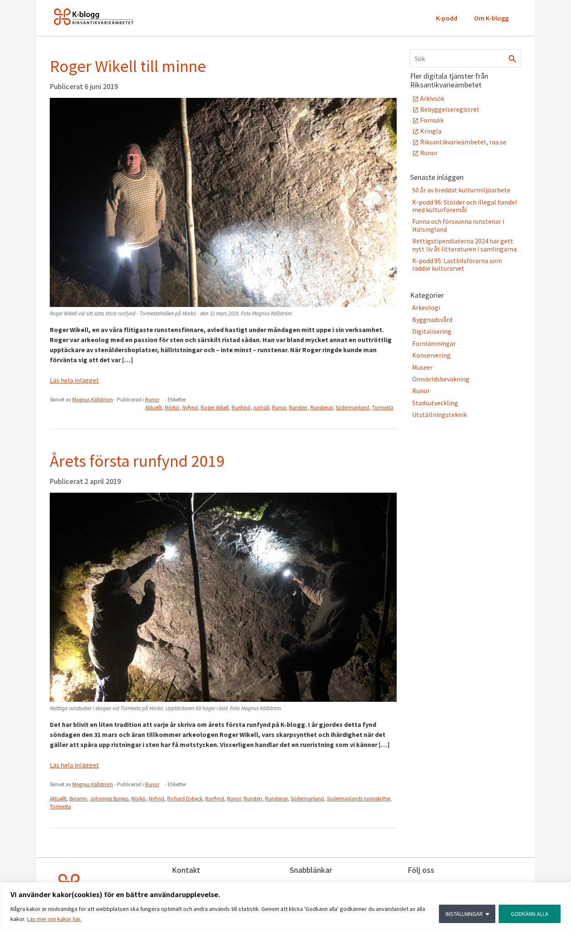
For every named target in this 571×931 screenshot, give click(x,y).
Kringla (430, 131)
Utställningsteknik (439, 414)
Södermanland (352, 407)
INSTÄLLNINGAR (464, 914)
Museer (422, 367)
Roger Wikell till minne (128, 66)
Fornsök (432, 120)
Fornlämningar (434, 343)
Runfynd (241, 407)
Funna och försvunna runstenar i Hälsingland (458, 225)
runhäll (261, 407)
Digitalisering (431, 331)
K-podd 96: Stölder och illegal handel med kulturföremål (464, 206)
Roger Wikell (215, 407)
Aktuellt (153, 407)
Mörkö (172, 407)
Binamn (78, 798)
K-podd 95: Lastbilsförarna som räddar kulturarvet (457, 264)
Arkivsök (432, 98)
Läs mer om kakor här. (54, 919)
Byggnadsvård (432, 319)
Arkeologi (426, 307)
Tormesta (382, 407)
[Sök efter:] (465, 58)
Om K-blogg (491, 18)
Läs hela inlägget (74, 380)
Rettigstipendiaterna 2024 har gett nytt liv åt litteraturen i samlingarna (464, 245)
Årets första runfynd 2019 (137, 460)
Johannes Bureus (109, 798)
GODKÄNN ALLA (529, 914)
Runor (152, 399)
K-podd (446, 18)
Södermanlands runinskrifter (358, 798)
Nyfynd (190, 407)
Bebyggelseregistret (449, 109)
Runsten (298, 407)
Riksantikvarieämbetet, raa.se (463, 142)
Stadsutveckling (435, 403)
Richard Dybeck (184, 798)
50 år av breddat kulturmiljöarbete (461, 190)
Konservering (431, 355)
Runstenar (321, 407)
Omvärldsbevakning (440, 379)
